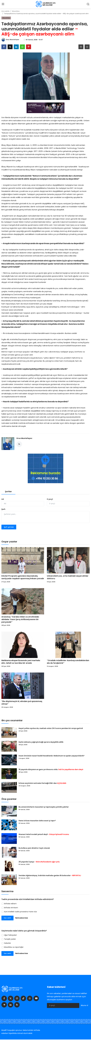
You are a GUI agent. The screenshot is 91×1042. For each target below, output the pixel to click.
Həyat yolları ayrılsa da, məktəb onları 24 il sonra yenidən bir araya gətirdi (51, 728)
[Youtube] (36, 998)
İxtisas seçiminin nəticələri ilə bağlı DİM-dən (42, 783)
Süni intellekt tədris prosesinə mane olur (20, 911)
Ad (2, 499)
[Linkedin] (10, 1004)
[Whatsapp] (29, 998)
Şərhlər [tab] (8, 491)
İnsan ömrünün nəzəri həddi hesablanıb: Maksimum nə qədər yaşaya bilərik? (51, 756)
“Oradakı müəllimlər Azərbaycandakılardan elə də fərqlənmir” (68, 661)
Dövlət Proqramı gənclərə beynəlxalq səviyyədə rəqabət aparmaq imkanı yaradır (22, 577)
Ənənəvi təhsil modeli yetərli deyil (44, 834)
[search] (88, 4)
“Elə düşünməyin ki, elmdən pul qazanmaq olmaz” (21, 702)
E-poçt (50, 499)
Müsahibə (15, 11)
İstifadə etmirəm (11, 907)
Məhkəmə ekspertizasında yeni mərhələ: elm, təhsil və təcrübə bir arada (20, 661)
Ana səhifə (5, 11)
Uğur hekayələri (10, 935)
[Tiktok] (23, 998)
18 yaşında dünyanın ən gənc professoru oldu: (51, 769)
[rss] (17, 1004)
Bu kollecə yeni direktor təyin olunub (34, 848)
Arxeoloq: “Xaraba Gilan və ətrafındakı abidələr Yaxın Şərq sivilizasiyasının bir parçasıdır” (20, 619)
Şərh (3, 509)
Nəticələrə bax (21, 918)
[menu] (3, 4)
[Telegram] (4, 1004)
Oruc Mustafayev (24, 438)
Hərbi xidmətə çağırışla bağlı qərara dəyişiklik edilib (41, 742)
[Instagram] (17, 998)
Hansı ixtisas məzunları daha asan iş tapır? (37, 820)
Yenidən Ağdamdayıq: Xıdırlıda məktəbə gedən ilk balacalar (50, 875)
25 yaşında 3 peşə (39, 862)
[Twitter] (10, 998)
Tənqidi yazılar (10, 939)
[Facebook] (4, 998)
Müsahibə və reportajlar (13, 947)
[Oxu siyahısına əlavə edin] (87, 46)
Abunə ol (84, 1005)
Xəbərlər (7, 943)
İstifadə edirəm (10, 903)
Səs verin (7, 918)
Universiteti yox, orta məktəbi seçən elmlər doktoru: (67, 577)
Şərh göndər (9, 527)
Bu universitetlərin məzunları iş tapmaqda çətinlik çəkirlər (44, 807)
